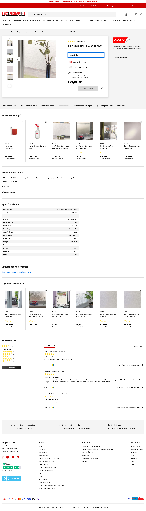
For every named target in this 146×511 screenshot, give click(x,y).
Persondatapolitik (44, 482)
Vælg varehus (83, 67)
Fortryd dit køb (43, 464)
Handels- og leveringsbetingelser (49, 458)
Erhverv (117, 6)
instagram (7, 457)
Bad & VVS (17, 21)
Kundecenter (139, 6)
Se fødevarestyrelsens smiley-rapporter (52, 485)
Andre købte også (9, 105)
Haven (25, 21)
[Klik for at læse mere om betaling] (34, 499)
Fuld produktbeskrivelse (120, 57)
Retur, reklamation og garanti (48, 467)
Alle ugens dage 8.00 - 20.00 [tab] (11, 444)
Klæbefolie (34, 32)
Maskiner (64, 21)
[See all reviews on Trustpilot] (11, 466)
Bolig (84, 21)
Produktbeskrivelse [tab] (13, 172)
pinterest (18, 457)
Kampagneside (135, 446)
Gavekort (85, 461)
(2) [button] (13, 351)
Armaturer (134, 458)
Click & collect (43, 455)
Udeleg (125, 21)
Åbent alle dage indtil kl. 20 (25, 428)
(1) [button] (13, 361)
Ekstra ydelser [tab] (86, 442)
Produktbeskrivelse (29, 105)
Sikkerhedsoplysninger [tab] (15, 266)
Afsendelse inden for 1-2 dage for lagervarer (76, 428)
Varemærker (6, 25)
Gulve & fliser (7, 21)
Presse (41, 476)
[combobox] (72, 14)
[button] (11, 367)
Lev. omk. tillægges (10, 158)
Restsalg (133, 21)
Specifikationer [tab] (10, 204)
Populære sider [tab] (136, 442)
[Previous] (18, 59)
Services (125, 6)
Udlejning (110, 6)
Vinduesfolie (46, 32)
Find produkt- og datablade (90, 458)
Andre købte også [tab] (11, 115)
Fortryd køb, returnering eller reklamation (121, 428)
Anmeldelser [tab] (9, 340)
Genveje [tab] (41, 442)
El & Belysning (35, 21)
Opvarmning (116, 21)
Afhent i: (75, 67)
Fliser (132, 461)
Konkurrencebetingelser (46, 470)
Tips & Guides (84, 6)
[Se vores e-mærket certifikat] (11, 479)
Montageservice (87, 455)
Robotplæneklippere (137, 449)
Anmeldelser (122, 105)
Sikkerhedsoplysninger (82, 105)
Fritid (91, 21)
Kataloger (42, 449)
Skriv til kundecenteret (9, 449)
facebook (3, 457)
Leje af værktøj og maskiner (91, 446)
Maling (133, 464)
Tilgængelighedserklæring (47, 488)
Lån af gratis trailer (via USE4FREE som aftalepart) (97, 449)
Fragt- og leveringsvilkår (46, 461)
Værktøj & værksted (102, 21)
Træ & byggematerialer (50, 21)
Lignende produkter (104, 105)
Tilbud (93, 6)
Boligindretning (22, 32)
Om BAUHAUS (43, 479)
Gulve (132, 455)
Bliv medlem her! (91, 2)
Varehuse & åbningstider (10, 452)
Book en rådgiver (87, 452)
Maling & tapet (75, 21)
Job (132, 6)
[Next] (57, 59)
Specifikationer (47, 105)
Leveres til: (76, 62)
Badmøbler (134, 452)
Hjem (3, 32)
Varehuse (101, 6)
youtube (12, 457)
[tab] (49, 346)
